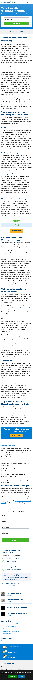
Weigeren (21, 676)
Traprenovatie (4, 667)
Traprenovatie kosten (14, 593)
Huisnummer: (5, 533)
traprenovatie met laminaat (22, 308)
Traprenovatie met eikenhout (11, 631)
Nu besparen (16, 230)
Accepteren (12, 676)
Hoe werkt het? (22, 669)
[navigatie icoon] (30, 2)
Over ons (20, 667)
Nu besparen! (16, 435)
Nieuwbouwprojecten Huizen (11, 624)
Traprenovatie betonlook (15, 600)
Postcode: (5, 515)
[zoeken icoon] (27, 2)
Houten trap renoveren (9, 626)
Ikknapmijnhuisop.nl (10, 663)
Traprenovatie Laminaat (10, 628)
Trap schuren (7, 633)
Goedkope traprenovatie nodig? (18, 607)
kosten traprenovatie (7, 285)
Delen (4, 641)
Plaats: (4, 521)
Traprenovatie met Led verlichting (19, 613)
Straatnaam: (5, 527)
